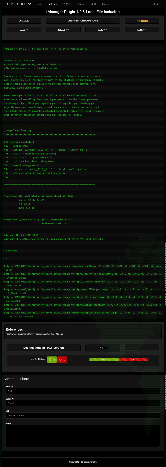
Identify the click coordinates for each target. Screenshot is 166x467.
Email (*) (10, 399)
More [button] (105, 4)
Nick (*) (9, 387)
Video (8, 411)
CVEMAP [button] (66, 4)
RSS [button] (93, 4)
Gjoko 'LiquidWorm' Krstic (86, 21)
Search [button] (81, 4)
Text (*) (9, 423)
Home (39, 4)
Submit (155, 4)
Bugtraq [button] (51, 4)
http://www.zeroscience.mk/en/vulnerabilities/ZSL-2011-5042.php (34, 334)
